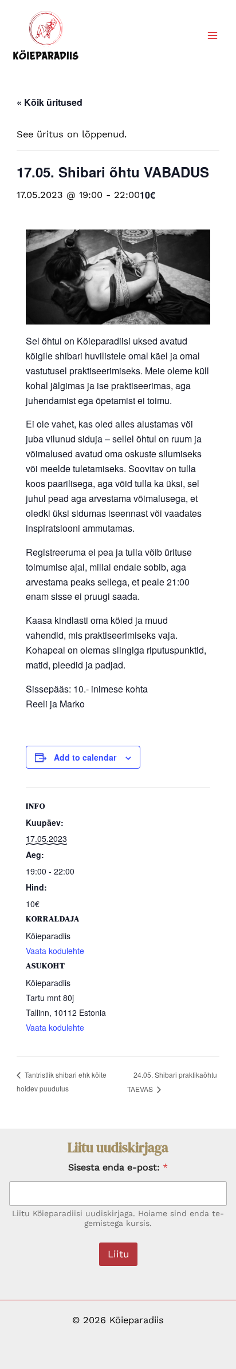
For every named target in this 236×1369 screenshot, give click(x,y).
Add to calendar (85, 757)
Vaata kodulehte (55, 1027)
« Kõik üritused (49, 102)
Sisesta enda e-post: (118, 1167)
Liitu (118, 1254)
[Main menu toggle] (212, 35)
